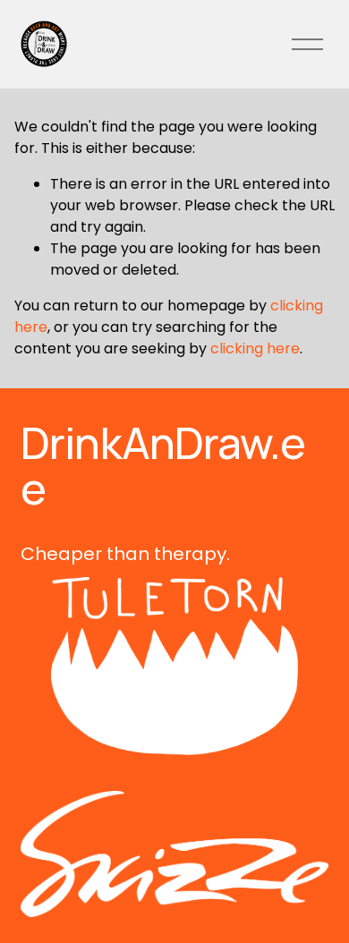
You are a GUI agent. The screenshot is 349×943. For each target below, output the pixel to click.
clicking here (255, 348)
